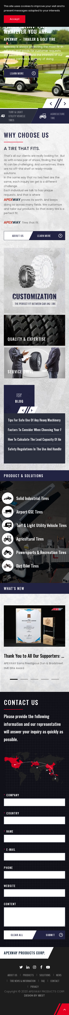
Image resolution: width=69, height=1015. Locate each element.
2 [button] (24, 679)
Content (10, 904)
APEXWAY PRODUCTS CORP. (24, 952)
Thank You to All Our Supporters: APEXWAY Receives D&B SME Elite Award (34, 655)
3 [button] (34, 679)
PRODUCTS (28, 975)
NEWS (59, 975)
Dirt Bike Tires (27, 566)
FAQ (43, 981)
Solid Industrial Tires (32, 498)
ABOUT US (12, 975)
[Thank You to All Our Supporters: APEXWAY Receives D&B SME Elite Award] (34, 625)
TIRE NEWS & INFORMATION (22, 981)
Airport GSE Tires (29, 512)
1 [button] (14, 679)
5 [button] (55, 679)
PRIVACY (34, 987)
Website (10, 886)
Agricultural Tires (30, 539)
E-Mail (10, 849)
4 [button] (45, 679)
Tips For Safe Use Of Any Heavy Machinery (34, 420)
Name (8, 831)
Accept (15, 19)
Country (11, 813)
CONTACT (54, 981)
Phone (8, 867)
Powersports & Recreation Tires (41, 552)
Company (11, 795)
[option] (34, 60)
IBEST (41, 995)
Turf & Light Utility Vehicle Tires (41, 525)
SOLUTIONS (44, 975)
